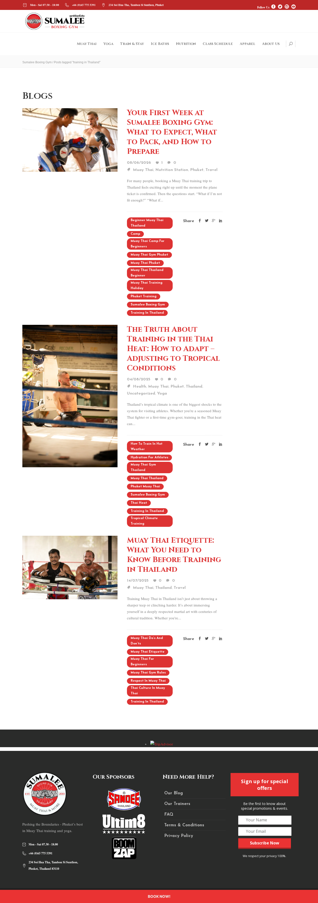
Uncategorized (141, 394)
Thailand (194, 387)
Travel (211, 170)
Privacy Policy (178, 836)
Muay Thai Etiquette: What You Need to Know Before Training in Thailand (174, 554)
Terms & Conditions (184, 825)
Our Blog (173, 793)
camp (135, 233)
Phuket (196, 170)
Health (139, 387)
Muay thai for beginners (142, 661)
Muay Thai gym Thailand (143, 467)
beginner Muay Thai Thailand (147, 223)
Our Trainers (177, 804)
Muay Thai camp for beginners (147, 243)
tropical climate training (144, 521)
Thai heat (139, 502)
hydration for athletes (149, 457)
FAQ (168, 814)
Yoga (162, 394)
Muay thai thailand (147, 478)
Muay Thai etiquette (147, 651)
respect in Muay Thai (148, 680)
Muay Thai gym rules (148, 672)
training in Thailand (147, 312)
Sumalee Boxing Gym (37, 62)
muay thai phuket (145, 263)
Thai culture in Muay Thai (148, 690)
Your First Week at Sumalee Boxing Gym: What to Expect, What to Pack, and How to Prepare (172, 132)
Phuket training (144, 296)
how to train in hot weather (146, 446)
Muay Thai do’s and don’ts (147, 640)
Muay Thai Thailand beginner (147, 272)
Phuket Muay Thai (145, 486)
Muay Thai (143, 170)
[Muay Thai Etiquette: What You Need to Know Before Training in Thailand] (70, 566)
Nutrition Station (171, 170)
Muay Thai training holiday (146, 285)
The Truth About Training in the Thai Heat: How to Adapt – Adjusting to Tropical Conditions (173, 349)
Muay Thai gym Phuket (149, 254)
